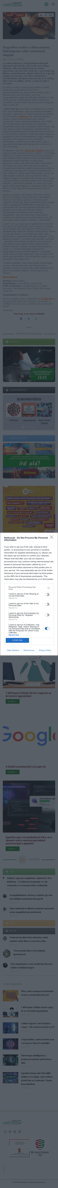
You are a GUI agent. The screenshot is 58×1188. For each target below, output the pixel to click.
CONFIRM (17, 640)
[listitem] (29, 588)
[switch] (47, 594)
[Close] (52, 538)
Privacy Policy (45, 650)
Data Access (29, 650)
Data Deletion (13, 650)
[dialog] (29, 594)
